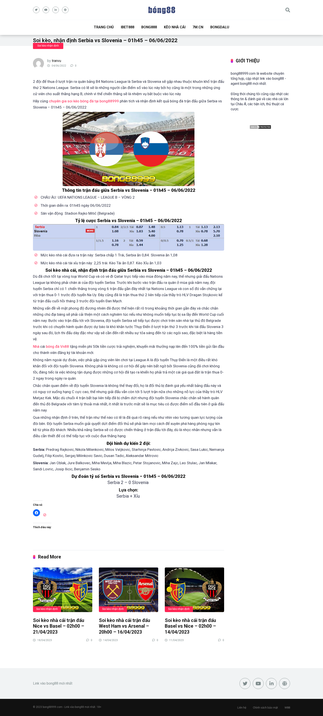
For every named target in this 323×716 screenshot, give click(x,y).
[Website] (65, 10)
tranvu (56, 61)
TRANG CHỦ (104, 27)
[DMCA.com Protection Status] (260, 128)
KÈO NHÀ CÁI (174, 27)
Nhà (36, 346)
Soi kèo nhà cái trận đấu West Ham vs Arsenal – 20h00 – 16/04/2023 (124, 626)
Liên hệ (241, 707)
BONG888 (149, 27)
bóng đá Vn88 (57, 346)
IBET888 (127, 27)
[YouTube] (46, 10)
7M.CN (197, 27)
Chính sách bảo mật (265, 707)
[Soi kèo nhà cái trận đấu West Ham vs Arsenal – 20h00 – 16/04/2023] (128, 589)
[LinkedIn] (55, 10)
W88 (287, 707)
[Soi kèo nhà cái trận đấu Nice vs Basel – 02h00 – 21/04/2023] (62, 589)
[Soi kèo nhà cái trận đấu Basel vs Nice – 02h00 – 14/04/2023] (194, 589)
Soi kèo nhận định (48, 45)
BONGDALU (219, 27)
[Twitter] (36, 10)
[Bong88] (161, 9)
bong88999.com (52, 707)
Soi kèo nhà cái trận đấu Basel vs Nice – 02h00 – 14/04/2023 (190, 626)
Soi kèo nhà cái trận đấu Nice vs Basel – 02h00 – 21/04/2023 (58, 626)
